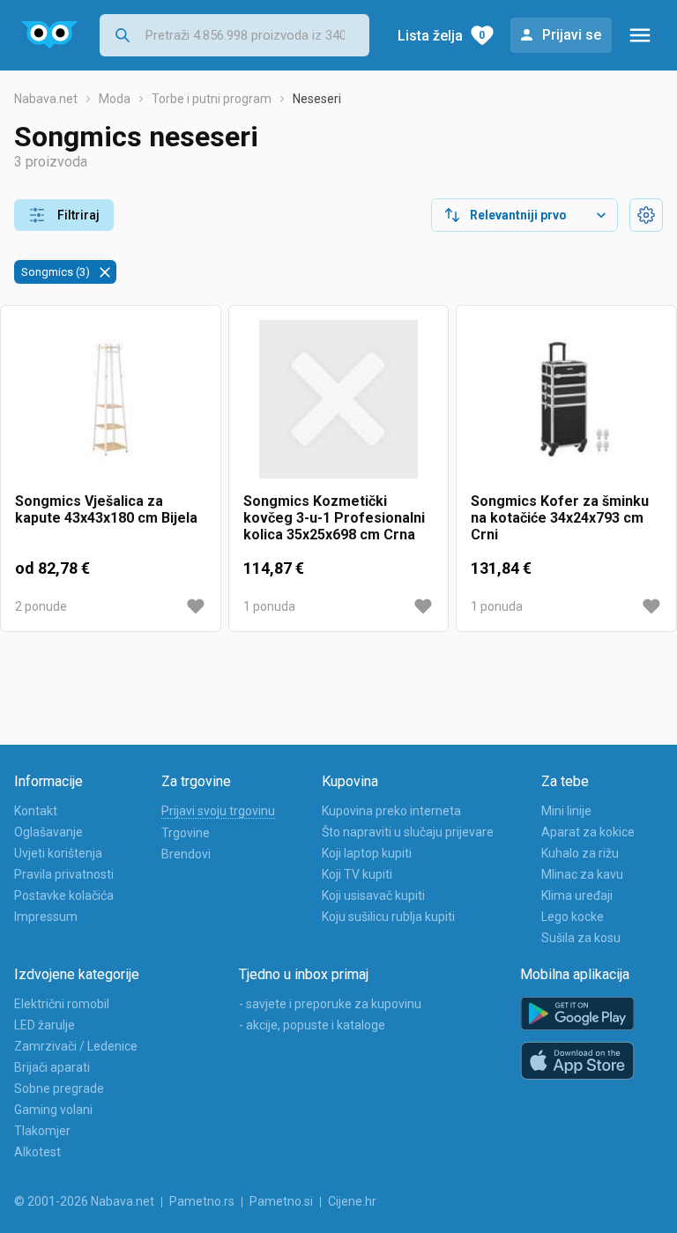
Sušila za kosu (581, 938)
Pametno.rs (201, 1201)
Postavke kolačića (64, 895)
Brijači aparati (52, 1067)
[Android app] (577, 1014)
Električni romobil (61, 1004)
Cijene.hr (352, 1201)
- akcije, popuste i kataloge (312, 1025)
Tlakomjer (42, 1131)
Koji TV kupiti (357, 874)
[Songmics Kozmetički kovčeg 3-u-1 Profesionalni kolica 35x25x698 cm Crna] (339, 406)
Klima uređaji (577, 895)
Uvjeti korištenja (58, 853)
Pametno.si (281, 1201)
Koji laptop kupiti (367, 853)
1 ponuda (269, 606)
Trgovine (185, 833)
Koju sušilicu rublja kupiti (388, 917)
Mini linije (566, 811)
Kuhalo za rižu (580, 853)
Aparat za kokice (588, 832)
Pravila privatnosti (64, 874)
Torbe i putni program (212, 99)
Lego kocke (572, 917)
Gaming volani (53, 1110)
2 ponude (41, 606)
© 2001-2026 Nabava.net (84, 1201)
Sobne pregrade (59, 1088)
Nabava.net (46, 99)
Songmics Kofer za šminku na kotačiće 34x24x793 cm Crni (560, 518)
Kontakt (35, 811)
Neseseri (317, 99)
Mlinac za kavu (582, 874)
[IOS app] (577, 1061)
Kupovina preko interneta (391, 811)
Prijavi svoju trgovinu (218, 811)
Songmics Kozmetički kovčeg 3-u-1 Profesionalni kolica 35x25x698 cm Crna (334, 518)
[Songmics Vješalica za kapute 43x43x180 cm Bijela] (110, 406)
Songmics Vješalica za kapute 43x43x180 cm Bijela (106, 509)
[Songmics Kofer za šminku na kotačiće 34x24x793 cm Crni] (566, 406)
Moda (114, 99)
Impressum (46, 917)
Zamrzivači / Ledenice (76, 1046)
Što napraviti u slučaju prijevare (408, 832)
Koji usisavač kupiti (373, 895)
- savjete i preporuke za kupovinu (330, 1004)
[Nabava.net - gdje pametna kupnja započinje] (49, 35)
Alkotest (37, 1152)
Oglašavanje (48, 832)
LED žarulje (44, 1025)
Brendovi (186, 854)
